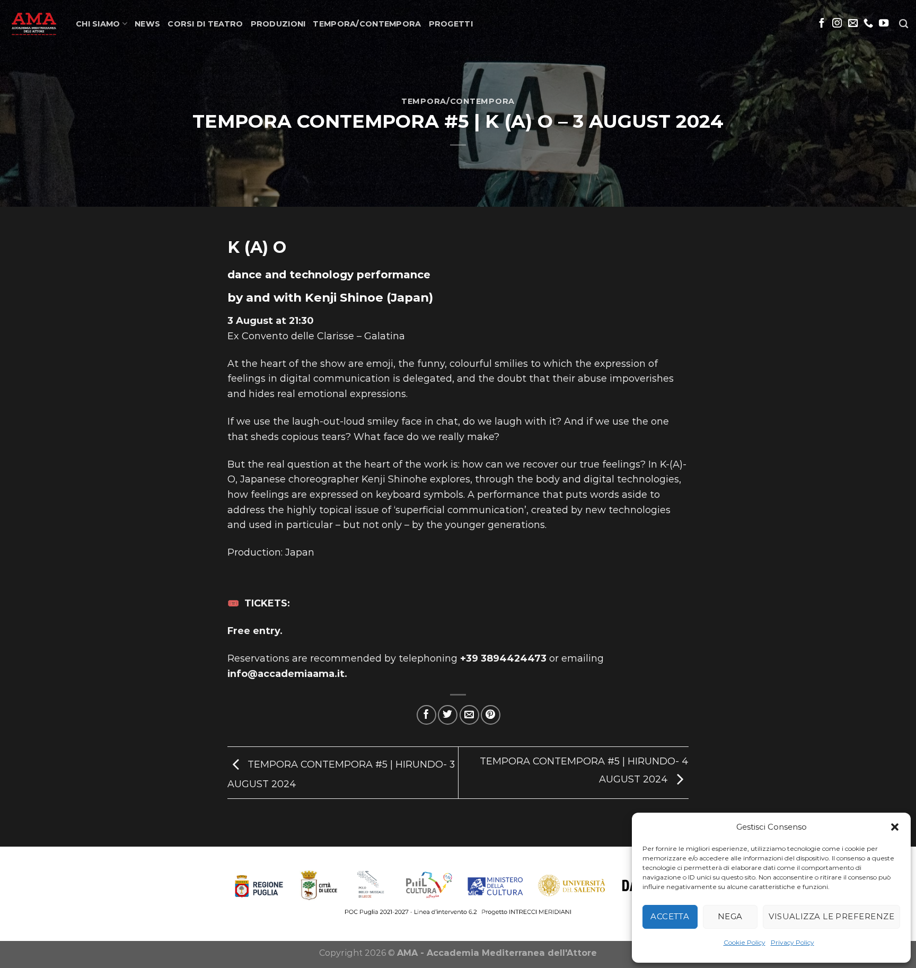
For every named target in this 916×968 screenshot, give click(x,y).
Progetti (451, 24)
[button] (894, 827)
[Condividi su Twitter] (447, 715)
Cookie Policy (744, 942)
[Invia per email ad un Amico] (469, 715)
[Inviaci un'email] (853, 23)
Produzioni (278, 24)
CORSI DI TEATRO (205, 24)
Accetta (669, 916)
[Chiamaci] (868, 23)
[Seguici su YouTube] (883, 23)
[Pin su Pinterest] (490, 715)
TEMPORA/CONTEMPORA (367, 24)
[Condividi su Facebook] (426, 715)
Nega (730, 916)
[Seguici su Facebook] (821, 23)
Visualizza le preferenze (831, 916)
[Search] (903, 24)
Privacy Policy (792, 942)
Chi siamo (98, 24)
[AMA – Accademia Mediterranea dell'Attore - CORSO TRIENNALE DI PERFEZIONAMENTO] (34, 24)
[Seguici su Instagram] (837, 23)
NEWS (147, 24)
